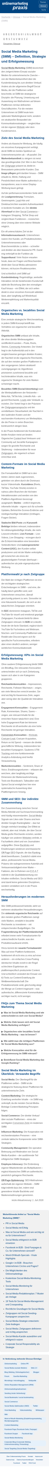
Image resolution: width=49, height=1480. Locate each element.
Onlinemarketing (10, 1364)
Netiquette (32, 1381)
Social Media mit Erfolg (17, 1228)
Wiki (6, 1414)
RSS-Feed (32, 1463)
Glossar (43, 6)
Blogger (36, 1372)
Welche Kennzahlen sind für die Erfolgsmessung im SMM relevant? (19, 1052)
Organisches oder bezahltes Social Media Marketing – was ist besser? (20, 1033)
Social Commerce (29, 211)
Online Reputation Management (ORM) (18, 1385)
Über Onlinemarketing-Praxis (16, 1456)
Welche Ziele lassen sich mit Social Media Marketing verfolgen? (20, 1023)
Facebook (16, 1463)
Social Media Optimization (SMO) (16, 1406)
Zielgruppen (7, 453)
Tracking (5, 753)
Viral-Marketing (10, 1410)
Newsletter (39, 1460)
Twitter (35, 1406)
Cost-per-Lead (8, 739)
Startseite (5, 17)
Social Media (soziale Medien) (15, 1368)
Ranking (36, 852)
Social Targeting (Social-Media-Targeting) (19, 1449)
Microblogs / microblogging (14, 1381)
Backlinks (25, 845)
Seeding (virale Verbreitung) (14, 1393)
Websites (26, 838)
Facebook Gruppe (11, 1434)
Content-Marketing (11, 1096)
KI (2, 978)
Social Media (7, 68)
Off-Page (5, 852)
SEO (13, 852)
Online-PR (25, 1364)
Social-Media (35, 815)
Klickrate (33, 735)
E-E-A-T (34, 871)
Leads (23, 400)
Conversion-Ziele (21, 1123)
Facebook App (27, 1434)
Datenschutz (10, 1460)
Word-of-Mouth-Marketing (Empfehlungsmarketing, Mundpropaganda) (23, 1420)
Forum (6, 1376)
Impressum (39, 1456)
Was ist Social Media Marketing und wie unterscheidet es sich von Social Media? (22, 1014)
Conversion (7, 735)
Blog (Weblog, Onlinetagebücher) (16, 1372)
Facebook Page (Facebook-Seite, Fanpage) (20, 1429)
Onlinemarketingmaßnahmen (15, 1389)
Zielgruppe (10, 166)
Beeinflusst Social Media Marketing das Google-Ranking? (22, 1061)
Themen (43, 2)
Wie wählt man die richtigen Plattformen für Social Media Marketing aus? (23, 1042)
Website (21, 127)
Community (14, 347)
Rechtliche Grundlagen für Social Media (25, 1309)
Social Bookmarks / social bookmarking (18, 1397)
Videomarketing (26, 1410)
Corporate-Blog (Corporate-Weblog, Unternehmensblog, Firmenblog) (17, 1443)
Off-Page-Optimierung (12, 1180)
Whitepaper (40, 1410)
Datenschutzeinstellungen (25, 1460)
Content (17, 438)
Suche (43, 10)
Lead (18, 200)
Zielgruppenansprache (16, 407)
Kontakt (30, 1456)
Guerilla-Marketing (20, 1376)
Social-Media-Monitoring (13, 1438)
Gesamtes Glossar (11, 44)
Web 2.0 (34, 1368)
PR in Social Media (15, 1223)
